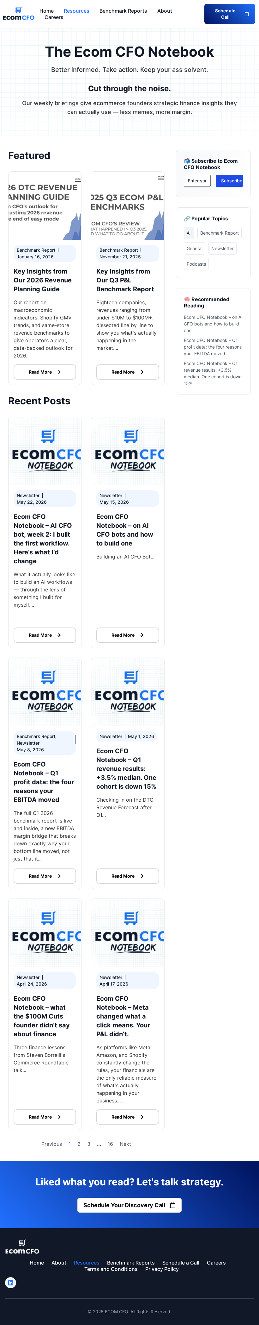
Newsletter (222, 248)
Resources (76, 11)
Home (46, 11)
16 (110, 1144)
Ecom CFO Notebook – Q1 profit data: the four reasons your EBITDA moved (44, 782)
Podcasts (196, 264)
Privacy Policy (162, 1269)
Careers (54, 17)
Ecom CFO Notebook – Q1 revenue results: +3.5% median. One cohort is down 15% (126, 768)
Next (125, 1144)
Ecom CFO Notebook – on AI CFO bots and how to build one (213, 323)
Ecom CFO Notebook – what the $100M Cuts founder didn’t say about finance (42, 1016)
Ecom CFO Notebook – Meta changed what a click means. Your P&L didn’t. (123, 1016)
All (189, 233)
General (194, 248)
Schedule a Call (180, 1262)
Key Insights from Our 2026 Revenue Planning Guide (43, 280)
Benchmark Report (219, 233)
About (164, 11)
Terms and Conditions (111, 1269)
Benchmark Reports (123, 11)
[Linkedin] (10, 1282)
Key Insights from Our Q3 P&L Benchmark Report (125, 280)
